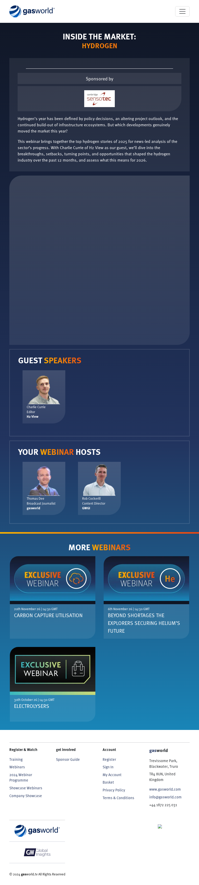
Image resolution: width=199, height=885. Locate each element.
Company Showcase (25, 795)
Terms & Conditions (118, 797)
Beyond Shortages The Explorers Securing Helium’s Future (144, 623)
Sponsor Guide (68, 759)
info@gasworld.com (165, 797)
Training (16, 759)
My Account (112, 774)
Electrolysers (31, 706)
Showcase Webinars (25, 788)
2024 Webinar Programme (20, 777)
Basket (108, 782)
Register (109, 759)
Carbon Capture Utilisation (48, 615)
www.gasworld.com (165, 789)
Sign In (108, 767)
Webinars (17, 767)
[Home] (32, 11)
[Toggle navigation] (182, 11)
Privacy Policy (114, 790)
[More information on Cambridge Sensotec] (99, 98)
